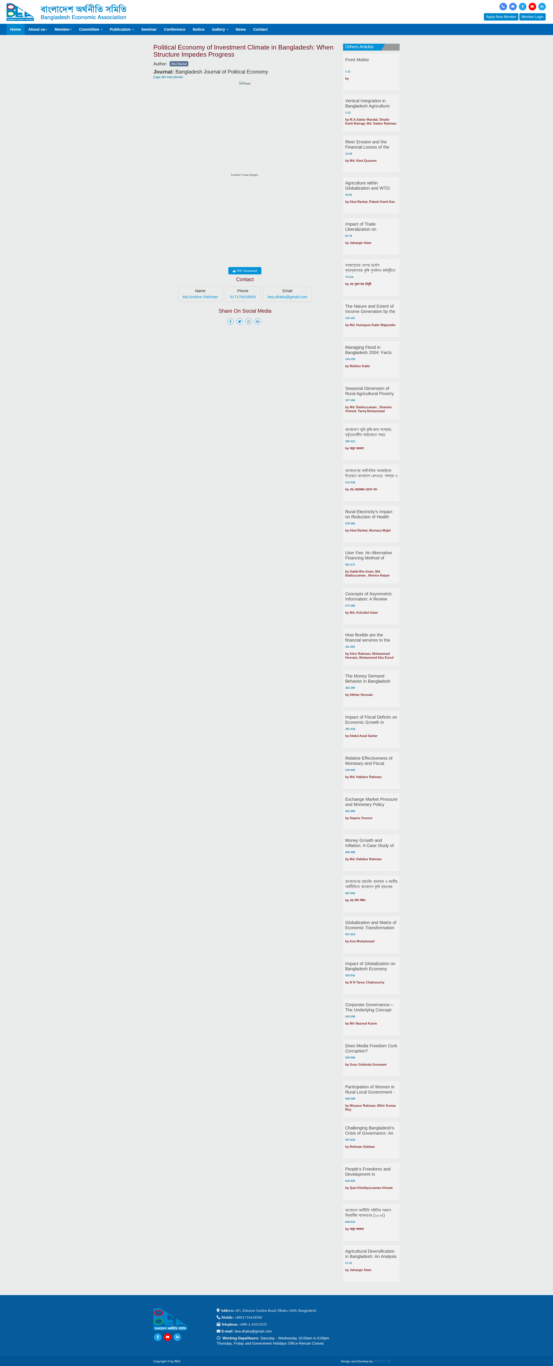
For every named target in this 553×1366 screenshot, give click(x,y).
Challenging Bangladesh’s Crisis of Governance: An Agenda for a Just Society (370, 1131)
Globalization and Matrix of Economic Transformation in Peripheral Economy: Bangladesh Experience (370, 925)
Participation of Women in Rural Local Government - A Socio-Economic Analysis (371, 1089)
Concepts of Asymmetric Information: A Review (368, 596)
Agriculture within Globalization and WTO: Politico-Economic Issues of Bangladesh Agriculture (369, 186)
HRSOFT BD (382, 1361)
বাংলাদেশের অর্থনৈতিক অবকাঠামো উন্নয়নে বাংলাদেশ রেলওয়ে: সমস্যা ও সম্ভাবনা (371, 473)
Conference (174, 29)
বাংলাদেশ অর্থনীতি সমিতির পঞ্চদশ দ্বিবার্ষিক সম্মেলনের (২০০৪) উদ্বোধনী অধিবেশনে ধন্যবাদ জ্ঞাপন (369, 1213)
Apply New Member (501, 17)
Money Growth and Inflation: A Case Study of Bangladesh (369, 843)
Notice (199, 29)
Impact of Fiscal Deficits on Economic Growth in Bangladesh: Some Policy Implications (371, 720)
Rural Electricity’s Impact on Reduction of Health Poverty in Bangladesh (369, 514)
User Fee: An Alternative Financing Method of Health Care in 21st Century (368, 555)
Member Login (532, 17)
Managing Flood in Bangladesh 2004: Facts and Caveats (368, 350)
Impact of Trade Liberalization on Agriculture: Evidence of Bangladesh (368, 227)
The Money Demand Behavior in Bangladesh (367, 679)
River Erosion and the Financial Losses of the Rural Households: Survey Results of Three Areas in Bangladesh (370, 144)
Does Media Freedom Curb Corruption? (371, 1048)
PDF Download (246, 270)
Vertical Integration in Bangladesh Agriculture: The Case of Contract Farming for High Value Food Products (368, 103)
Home (15, 29)
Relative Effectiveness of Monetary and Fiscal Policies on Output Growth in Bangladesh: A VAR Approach (370, 761)
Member (62, 29)
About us (36, 29)
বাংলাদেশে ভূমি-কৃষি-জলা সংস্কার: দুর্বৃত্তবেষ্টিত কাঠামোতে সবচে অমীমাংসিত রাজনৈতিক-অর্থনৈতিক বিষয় (368, 432)
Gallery (219, 29)
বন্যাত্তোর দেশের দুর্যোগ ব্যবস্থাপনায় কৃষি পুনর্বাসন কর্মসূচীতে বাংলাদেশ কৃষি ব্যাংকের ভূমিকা (370, 268)
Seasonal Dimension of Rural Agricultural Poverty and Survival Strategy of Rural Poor (369, 391)
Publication (121, 29)
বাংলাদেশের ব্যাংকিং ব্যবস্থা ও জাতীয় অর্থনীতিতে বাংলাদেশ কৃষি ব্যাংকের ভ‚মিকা (371, 884)
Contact (260, 29)
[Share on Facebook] (231, 321)
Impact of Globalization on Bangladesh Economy (370, 966)
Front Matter (357, 59)
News (241, 29)
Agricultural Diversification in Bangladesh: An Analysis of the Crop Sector (371, 1254)
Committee (89, 29)
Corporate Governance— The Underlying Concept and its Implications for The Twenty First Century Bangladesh (371, 1007)
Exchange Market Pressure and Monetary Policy (371, 802)
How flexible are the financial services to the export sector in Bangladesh (367, 638)
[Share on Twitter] (240, 321)
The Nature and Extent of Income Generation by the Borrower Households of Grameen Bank (370, 309)
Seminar (149, 29)
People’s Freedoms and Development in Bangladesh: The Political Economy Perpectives (369, 1172)
